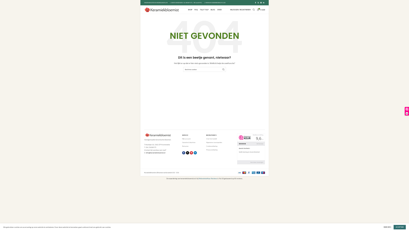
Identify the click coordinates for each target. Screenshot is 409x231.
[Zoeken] (254, 9)
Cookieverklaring (211, 146)
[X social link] (258, 2)
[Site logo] (161, 9)
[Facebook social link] (255, 2)
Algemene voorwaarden (214, 142)
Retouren (185, 146)
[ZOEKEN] (223, 69)
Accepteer (400, 227)
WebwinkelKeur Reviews (208, 178)
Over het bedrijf (211, 139)
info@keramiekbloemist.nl (155, 153)
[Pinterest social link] (261, 2)
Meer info (387, 227)
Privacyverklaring (211, 150)
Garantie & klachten (188, 142)
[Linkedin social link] (263, 2)
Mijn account (186, 139)
